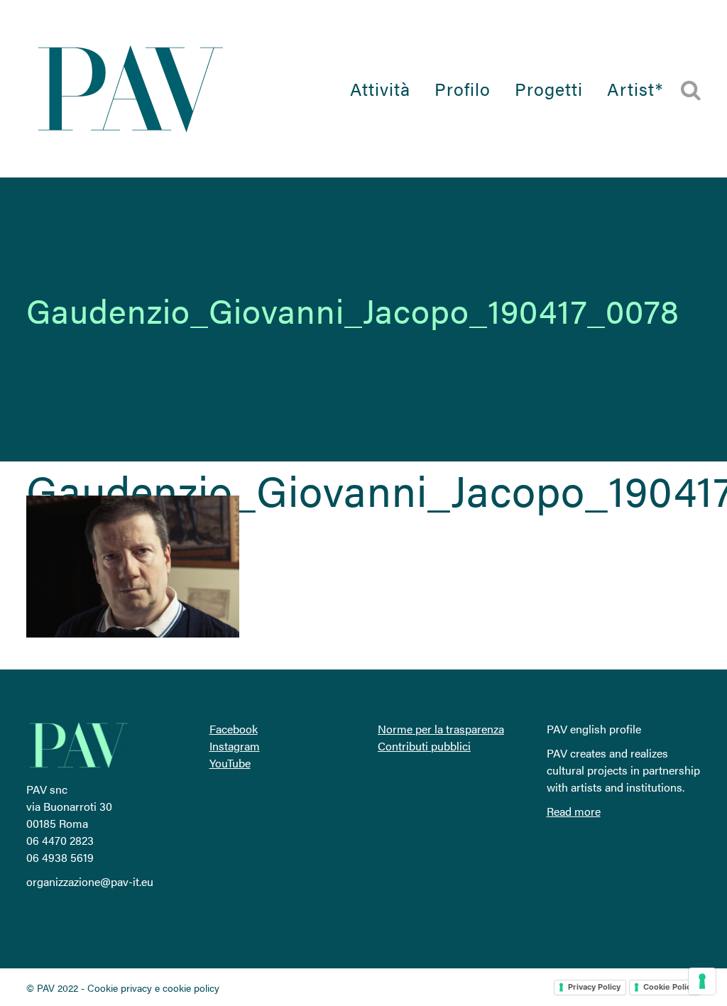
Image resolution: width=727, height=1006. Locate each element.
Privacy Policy (594, 987)
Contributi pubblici (424, 746)
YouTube (230, 763)
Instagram (234, 746)
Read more (574, 811)
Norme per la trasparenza (441, 729)
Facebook (233, 729)
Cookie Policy (669, 987)
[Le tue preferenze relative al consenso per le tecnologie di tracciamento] (702, 981)
